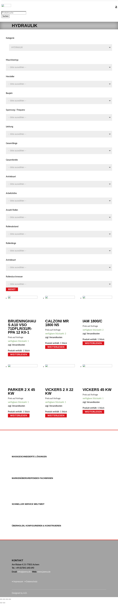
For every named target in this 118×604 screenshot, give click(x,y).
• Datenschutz (30, 582)
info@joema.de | (25, 572)
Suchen (5, 16)
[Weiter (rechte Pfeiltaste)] (4, 602)
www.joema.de (43, 572)
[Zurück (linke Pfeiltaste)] (1, 602)
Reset (12, 289)
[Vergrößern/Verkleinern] (10, 599)
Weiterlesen (18, 354)
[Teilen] (4, 599)
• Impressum (18, 582)
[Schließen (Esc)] (1, 599)
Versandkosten (18, 345)
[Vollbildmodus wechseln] (7, 599)
